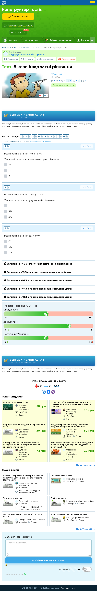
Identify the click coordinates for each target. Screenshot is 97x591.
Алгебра (36, 47)
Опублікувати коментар (48, 560)
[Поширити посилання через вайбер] (53, 392)
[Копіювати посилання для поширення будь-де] (44, 392)
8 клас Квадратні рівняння (40, 141)
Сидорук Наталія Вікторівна (26, 54)
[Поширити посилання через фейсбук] (48, 392)
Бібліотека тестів (21, 47)
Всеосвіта (6, 47)
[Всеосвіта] (4, 2)
